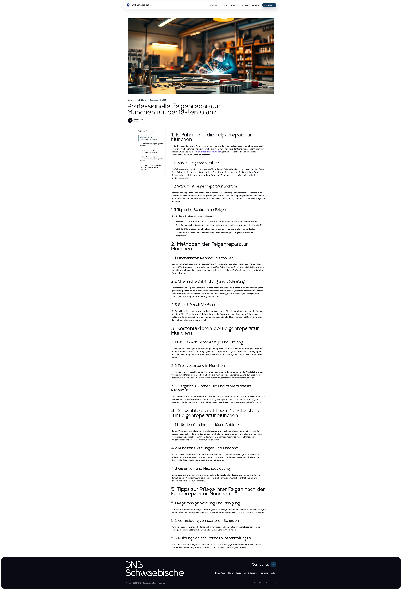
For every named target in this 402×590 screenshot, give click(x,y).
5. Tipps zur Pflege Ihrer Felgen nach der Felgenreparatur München (151, 167)
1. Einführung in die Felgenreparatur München (149, 138)
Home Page (220, 573)
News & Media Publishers (138, 100)
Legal (274, 583)
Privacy (261, 583)
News (230, 573)
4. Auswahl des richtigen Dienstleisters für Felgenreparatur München (151, 159)
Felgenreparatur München (208, 151)
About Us (254, 583)
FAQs (238, 573)
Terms (268, 583)
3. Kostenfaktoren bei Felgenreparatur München (149, 151)
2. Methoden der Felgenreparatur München (151, 145)
